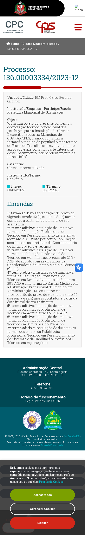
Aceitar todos (42, 495)
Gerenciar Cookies (42, 509)
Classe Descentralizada (39, 44)
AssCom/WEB (71, 436)
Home (15, 44)
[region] (42, 497)
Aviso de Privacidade (52, 445)
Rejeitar (42, 523)
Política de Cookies (51, 481)
